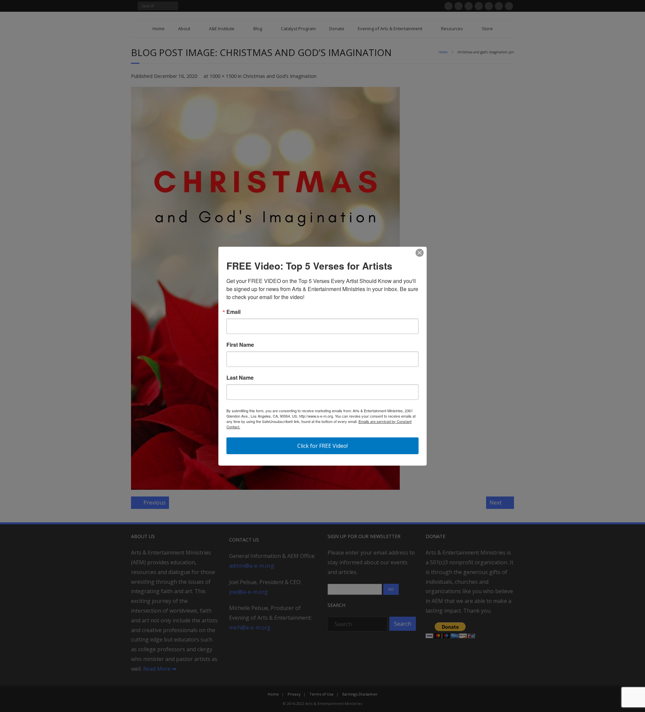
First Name (240, 344)
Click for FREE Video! (322, 445)
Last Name (240, 377)
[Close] (420, 253)
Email (233, 312)
